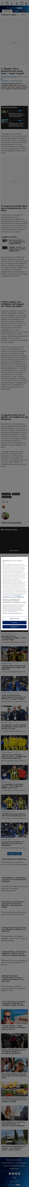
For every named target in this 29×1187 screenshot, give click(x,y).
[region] (14, 593)
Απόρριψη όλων (14, 626)
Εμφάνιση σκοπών (14, 618)
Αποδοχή (14, 622)
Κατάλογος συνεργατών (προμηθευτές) (12, 613)
